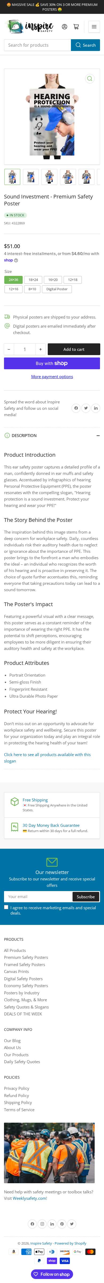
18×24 (33, 279)
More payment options (52, 376)
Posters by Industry (21, 992)
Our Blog (12, 1040)
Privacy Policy (16, 1088)
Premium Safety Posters (26, 957)
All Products (15, 950)
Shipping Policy (18, 1102)
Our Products (16, 1054)
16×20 (53, 279)
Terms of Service (19, 1109)
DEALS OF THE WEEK (23, 1013)
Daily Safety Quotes (22, 1061)
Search (89, 45)
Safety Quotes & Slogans (26, 1007)
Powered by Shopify (70, 1243)
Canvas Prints (16, 971)
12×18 (72, 279)
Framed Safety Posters (24, 964)
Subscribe (86, 896)
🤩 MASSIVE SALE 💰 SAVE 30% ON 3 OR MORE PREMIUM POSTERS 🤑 (52, 7)
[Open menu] (94, 27)
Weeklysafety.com (29, 1198)
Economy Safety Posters (26, 985)
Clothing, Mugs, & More (25, 999)
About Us (12, 1047)
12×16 (13, 289)
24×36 (13, 279)
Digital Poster (56, 289)
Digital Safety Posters (23, 978)
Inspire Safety (41, 1243)
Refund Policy (16, 1095)
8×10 (32, 289)
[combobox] (52, 45)
